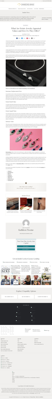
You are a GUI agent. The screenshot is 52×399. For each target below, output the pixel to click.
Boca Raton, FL (10, 172)
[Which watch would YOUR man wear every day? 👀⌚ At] (26, 280)
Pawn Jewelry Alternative (5, 349)
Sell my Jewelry (26, 249)
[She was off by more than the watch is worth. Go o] (36, 280)
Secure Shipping (21, 345)
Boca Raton (25, 25)
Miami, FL (9, 173)
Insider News (41, 8)
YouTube (47, 262)
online (9, 164)
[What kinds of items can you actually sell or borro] (5, 270)
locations (42, 167)
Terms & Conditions (39, 397)
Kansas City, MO (11, 179)
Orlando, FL (10, 175)
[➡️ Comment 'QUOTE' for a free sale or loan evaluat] (46, 280)
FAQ (18, 340)
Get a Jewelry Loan (8, 296)
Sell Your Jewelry (25, 296)
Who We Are (30, 8)
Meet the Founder (37, 342)
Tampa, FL (9, 171)
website (27, 167)
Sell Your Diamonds (4, 344)
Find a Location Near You (39, 344)
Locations (36, 8)
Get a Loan (26, 246)
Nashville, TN (10, 176)
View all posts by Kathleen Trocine (26, 233)
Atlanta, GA (10, 177)
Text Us (8, 359)
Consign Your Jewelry (42, 296)
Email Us (7, 361)
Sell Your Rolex (3, 345)
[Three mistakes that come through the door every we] (26, 270)
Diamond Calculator (21, 347)
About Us (36, 340)
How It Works (20, 342)
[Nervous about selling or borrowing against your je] (16, 270)
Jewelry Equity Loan (4, 340)
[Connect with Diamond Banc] (2, 330)
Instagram (11, 262)
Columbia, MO (10, 180)
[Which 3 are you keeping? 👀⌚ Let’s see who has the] (36, 270)
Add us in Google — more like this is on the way (25, 188)
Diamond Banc (8, 152)
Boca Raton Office (20, 163)
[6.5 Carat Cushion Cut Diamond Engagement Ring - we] (46, 270)
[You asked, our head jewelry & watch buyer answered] (5, 280)
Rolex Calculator (21, 349)
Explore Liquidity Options (22, 344)
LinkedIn (8, 367)
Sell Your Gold (3, 347)
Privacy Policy (32, 397)
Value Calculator (22, 8)
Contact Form (9, 362)
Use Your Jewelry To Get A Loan (6, 350)
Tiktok (35, 262)
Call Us (6, 357)
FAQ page (32, 393)
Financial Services (13, 8)
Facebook (25, 262)
